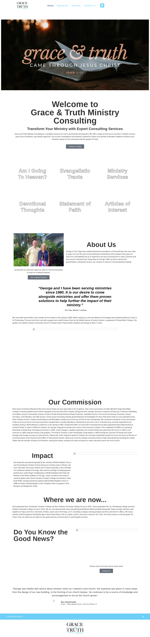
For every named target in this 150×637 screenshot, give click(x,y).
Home (50, 5)
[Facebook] (102, 5)
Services (76, 5)
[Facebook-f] (143, 616)
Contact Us (90, 5)
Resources (62, 5)
